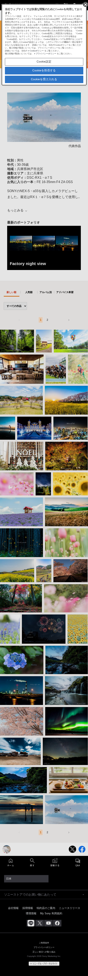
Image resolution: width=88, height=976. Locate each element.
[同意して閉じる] (85, 4)
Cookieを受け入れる (44, 79)
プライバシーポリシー (46, 53)
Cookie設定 (44, 61)
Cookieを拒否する (44, 70)
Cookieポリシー (37, 51)
